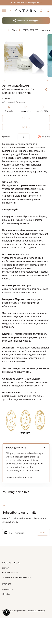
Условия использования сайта (16, 577)
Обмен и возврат (10, 572)
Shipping (5, 102)
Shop (14, 30)
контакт (5, 568)
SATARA (10, 611)
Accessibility (7, 589)
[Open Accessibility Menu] (6, 612)
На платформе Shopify (36, 611)
